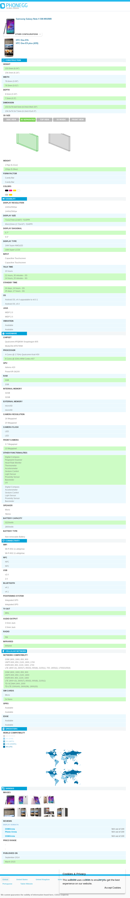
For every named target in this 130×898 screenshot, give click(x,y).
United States (22, 879)
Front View (78, 119)
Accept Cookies (112, 887)
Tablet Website (26, 884)
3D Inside (61, 119)
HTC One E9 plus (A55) (27, 43)
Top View (44, 119)
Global (5, 879)
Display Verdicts (11, 825)
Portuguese (7, 884)
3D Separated (27, 119)
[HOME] (13, 6)
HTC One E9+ (22, 40)
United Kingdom (43, 879)
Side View (11, 119)
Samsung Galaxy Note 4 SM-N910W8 (34, 19)
